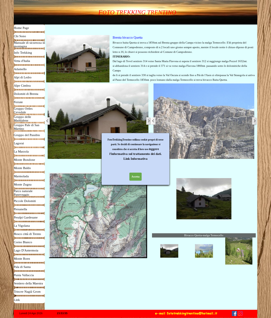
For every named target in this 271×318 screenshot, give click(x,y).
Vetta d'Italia (22, 61)
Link (17, 300)
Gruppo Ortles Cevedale (23, 110)
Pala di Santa (22, 267)
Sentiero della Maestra (28, 283)
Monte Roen (22, 258)
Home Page (21, 28)
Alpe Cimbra (22, 85)
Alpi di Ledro (23, 77)
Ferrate (18, 102)
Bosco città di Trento (27, 234)
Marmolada (21, 176)
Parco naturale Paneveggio (23, 192)
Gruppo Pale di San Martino (26, 126)
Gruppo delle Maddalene (22, 118)
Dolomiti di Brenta (26, 94)
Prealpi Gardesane (26, 217)
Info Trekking (23, 52)
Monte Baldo (22, 168)
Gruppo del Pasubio (27, 135)
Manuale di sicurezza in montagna (29, 44)
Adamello (20, 69)
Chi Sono (20, 36)
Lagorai (19, 143)
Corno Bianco (23, 242)
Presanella (20, 209)
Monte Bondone (24, 159)
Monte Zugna (23, 184)
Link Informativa (135, 158)
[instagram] (240, 313)
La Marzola (21, 151)
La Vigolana (22, 225)
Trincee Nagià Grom (27, 291)
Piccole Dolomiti (25, 201)
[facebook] (234, 313)
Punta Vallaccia (24, 275)
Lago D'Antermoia (26, 250)
